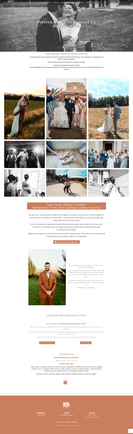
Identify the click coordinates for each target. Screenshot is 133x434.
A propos (74, 2)
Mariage (56, 2)
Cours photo (96, 2)
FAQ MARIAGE (65, 2)
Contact (81, 2)
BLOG (88, 2)
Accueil (48, 2)
